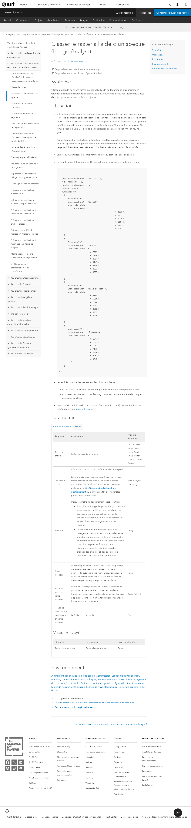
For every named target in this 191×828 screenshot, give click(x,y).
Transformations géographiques (78, 679)
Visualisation (53, 20)
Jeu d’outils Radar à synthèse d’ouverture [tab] (19, 345)
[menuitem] (40, 746)
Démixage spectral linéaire (24, 157)
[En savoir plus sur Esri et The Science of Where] (14, 747)
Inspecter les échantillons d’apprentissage (23, 149)
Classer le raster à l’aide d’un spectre (24, 95)
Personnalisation (118, 20)
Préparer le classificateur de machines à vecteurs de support (24, 244)
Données (70, 20)
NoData (102, 679)
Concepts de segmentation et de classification (20, 268)
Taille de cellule (86, 675)
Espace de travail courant (125, 675)
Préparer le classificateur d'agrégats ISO (22, 192)
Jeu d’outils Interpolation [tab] (23, 290)
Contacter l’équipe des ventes (172, 12)
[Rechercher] (169, 4)
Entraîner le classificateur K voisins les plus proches (23, 202)
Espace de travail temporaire (101, 686)
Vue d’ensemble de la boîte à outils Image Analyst (21, 45)
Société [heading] (117, 739)
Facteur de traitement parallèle (97, 683)
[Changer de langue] (177, 4)
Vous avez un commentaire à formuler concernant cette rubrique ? (111, 724)
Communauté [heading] (63, 739)
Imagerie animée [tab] (19, 313)
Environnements (160, 64)
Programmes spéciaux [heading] (153, 739)
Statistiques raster (135, 683)
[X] (14, 762)
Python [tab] (78, 426)
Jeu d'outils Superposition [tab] (24, 330)
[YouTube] (21, 768)
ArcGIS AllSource (13, 12)
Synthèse (157, 50)
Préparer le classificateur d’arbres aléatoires (22, 222)
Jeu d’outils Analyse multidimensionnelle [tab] (19, 322)
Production (99, 20)
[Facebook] (7, 762)
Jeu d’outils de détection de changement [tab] (23, 55)
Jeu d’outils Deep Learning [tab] (24, 277)
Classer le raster (18, 87)
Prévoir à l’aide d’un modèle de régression (24, 165)
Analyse (84, 20)
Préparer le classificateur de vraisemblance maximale (24, 212)
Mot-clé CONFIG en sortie (121, 679)
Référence (137, 20)
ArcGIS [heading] (32, 739)
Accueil (7, 20)
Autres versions (79, 61)
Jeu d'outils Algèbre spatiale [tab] (19, 299)
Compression (103, 675)
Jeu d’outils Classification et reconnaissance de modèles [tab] (23, 65)
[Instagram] (14, 768)
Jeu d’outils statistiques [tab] (23, 337)
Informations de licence (164, 68)
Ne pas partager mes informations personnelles (164, 817)
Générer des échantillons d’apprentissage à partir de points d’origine (23, 137)
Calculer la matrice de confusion (21, 105)
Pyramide (120, 683)
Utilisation (157, 54)
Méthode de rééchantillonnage (68, 686)
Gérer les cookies (129, 817)
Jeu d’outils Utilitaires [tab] (22, 353)
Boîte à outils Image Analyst (54, 34)
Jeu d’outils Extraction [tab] (22, 284)
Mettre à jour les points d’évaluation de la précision (24, 256)
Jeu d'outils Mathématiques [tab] (25, 307)
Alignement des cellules (64, 675)
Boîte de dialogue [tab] (62, 426)
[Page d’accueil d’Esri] (8, 4)
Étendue (55, 679)
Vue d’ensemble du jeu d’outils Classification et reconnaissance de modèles (24, 77)
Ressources (145, 12)
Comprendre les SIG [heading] (95, 739)
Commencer (23, 20)
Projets (38, 20)
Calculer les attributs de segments (22, 115)
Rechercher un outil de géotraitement (74, 707)
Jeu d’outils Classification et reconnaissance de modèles (97, 34)
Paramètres (158, 59)
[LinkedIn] (21, 762)
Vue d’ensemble (124, 12)
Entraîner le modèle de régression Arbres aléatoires (24, 232)
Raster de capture (128, 686)
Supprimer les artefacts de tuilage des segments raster (24, 175)
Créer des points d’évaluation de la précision (25, 125)
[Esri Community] (7, 768)
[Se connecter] (186, 4)
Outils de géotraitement (27, 34)
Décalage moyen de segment (25, 183)
